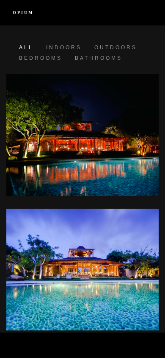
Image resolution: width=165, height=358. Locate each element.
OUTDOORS (115, 47)
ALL (26, 47)
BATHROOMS (98, 58)
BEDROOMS (40, 58)
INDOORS (64, 47)
